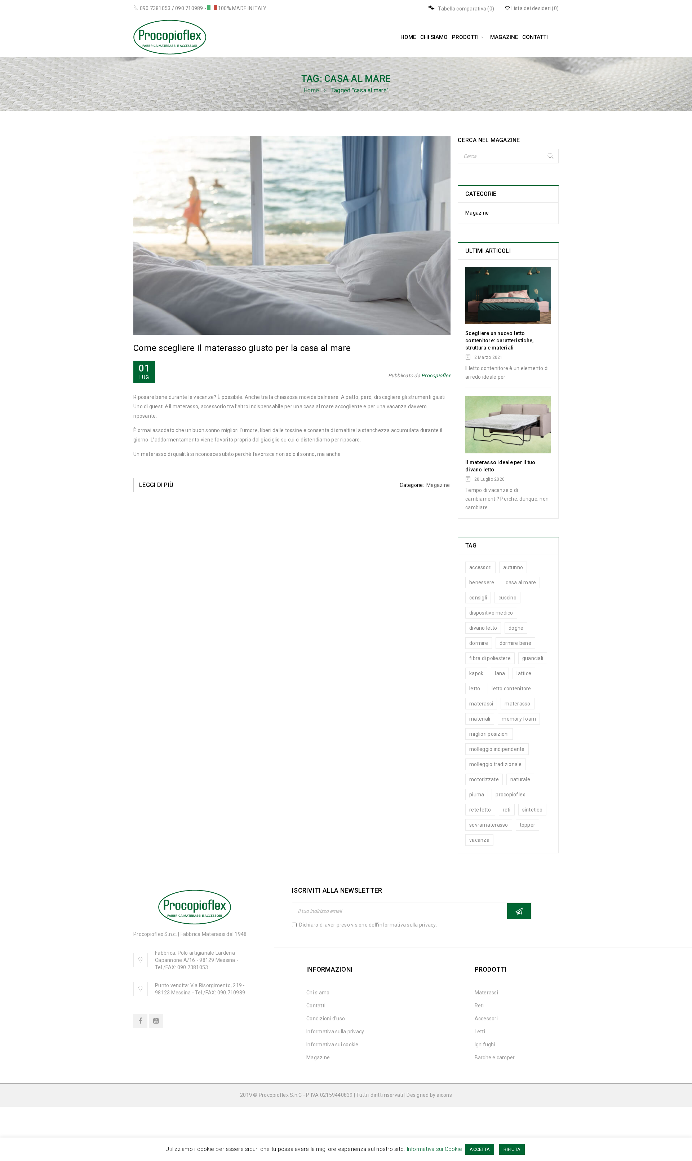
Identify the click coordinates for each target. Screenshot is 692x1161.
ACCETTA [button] (480, 1149)
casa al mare (521, 582)
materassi (481, 704)
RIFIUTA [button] (512, 1149)
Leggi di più (156, 484)
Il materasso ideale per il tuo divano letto (500, 465)
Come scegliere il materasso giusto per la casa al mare (242, 348)
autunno (513, 567)
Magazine (438, 485)
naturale (520, 779)
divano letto (483, 628)
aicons (444, 1095)
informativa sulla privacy (406, 925)
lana (500, 673)
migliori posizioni (489, 734)
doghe (516, 628)
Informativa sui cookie (332, 1044)
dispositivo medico (491, 613)
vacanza (479, 840)
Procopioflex (436, 375)
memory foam (519, 719)
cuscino (507, 598)
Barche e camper (495, 1057)
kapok (476, 673)
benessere (481, 582)
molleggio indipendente (497, 749)
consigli (478, 598)
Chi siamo (317, 992)
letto (474, 688)
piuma (476, 794)
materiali (479, 719)
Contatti (315, 1005)
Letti (480, 1031)
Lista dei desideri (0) (534, 8)
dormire (478, 643)
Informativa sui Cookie (434, 1149)
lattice (523, 673)
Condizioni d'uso (325, 1018)
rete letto (480, 810)
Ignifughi (485, 1044)
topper (528, 825)
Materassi (486, 992)
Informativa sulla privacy (335, 1031)
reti (507, 810)
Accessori (486, 1018)
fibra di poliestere (490, 658)
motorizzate (484, 779)
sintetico (532, 810)
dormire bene (515, 643)
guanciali (532, 658)
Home (311, 90)
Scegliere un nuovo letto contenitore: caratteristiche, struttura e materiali (499, 340)
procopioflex (510, 794)
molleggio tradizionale (495, 764)
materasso (517, 704)
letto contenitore (511, 688)
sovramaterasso (488, 825)
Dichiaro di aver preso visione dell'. (367, 925)
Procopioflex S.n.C (280, 1095)
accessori (480, 567)
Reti (479, 1005)
